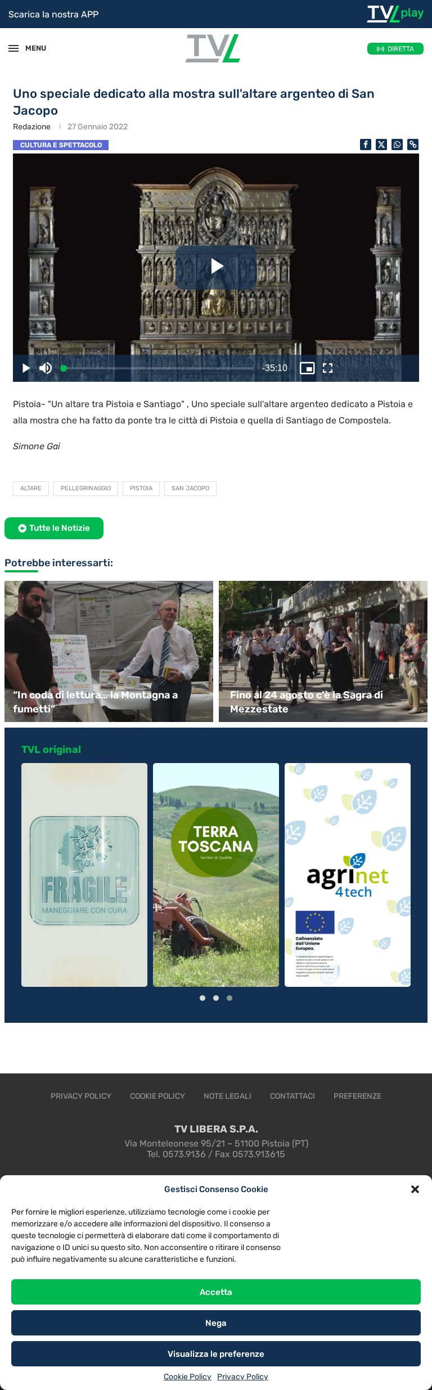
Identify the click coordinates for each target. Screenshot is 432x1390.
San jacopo (190, 488)
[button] (415, 1189)
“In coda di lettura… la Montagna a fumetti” (95, 702)
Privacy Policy (242, 1377)
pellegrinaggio (86, 488)
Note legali (227, 1096)
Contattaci (292, 1096)
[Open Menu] (13, 48)
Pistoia (141, 488)
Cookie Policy (188, 1377)
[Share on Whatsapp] (397, 144)
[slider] (56, 368)
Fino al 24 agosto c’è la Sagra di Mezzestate (306, 702)
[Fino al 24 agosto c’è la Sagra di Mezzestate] (324, 651)
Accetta (216, 1292)
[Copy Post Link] (412, 144)
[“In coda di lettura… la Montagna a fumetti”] (107, 651)
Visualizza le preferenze (216, 1354)
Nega (216, 1323)
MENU (30, 48)
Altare (31, 488)
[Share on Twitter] (381, 144)
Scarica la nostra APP (53, 14)
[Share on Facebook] (365, 144)
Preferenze (357, 1096)
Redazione (32, 127)
